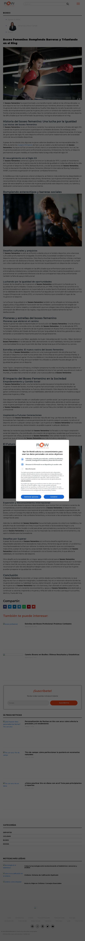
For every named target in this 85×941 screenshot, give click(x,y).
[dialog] (42, 470)
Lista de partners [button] (26, 481)
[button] (42, 468)
